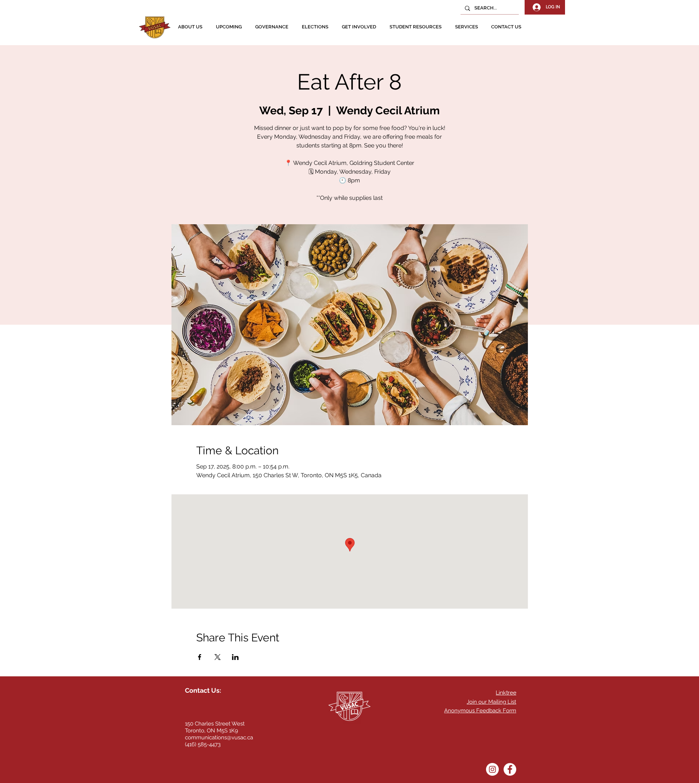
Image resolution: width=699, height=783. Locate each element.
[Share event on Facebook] (199, 657)
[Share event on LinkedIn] (235, 657)
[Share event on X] (217, 657)
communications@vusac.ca (219, 737)
